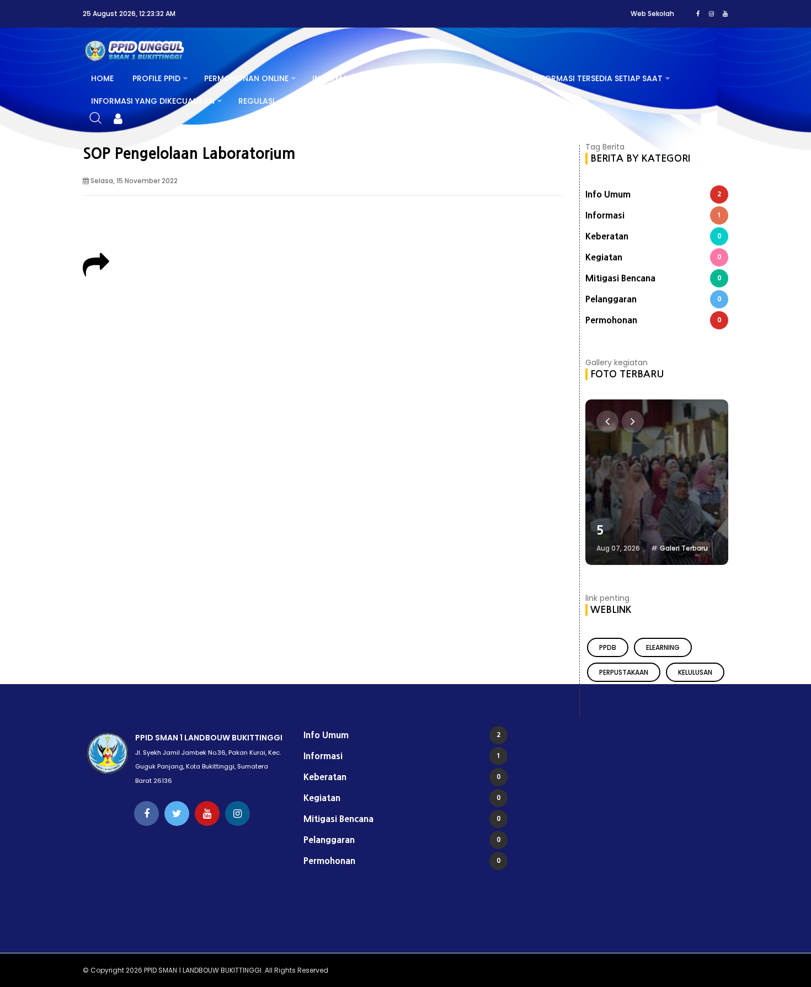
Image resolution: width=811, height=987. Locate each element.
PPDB (607, 647)
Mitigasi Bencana (653, 278)
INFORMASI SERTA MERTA (461, 78)
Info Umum (653, 194)
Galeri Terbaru (684, 548)
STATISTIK (317, 100)
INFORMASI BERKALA (351, 78)
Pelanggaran (653, 299)
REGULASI (256, 100)
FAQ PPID (497, 100)
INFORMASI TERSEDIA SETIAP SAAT (598, 78)
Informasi (653, 215)
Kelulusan (695, 672)
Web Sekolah (652, 13)
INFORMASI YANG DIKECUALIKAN (153, 100)
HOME (102, 78)
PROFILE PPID (156, 78)
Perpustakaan (623, 672)
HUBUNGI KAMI (560, 100)
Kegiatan (653, 257)
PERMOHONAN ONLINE (246, 78)
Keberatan (653, 236)
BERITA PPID (383, 100)
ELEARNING (663, 647)
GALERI (443, 100)
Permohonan (653, 320)
